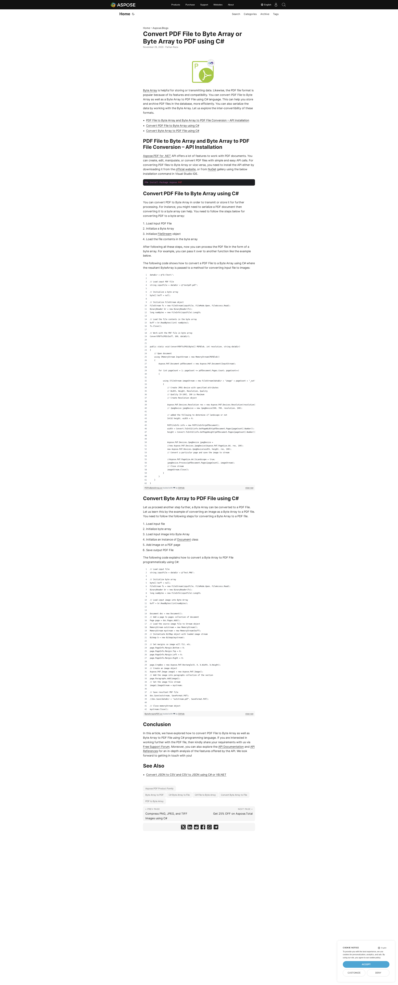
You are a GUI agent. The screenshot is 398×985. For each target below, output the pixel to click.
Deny (378, 973)
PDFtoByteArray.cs (154, 488)
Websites (217, 4)
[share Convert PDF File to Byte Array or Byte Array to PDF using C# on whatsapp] (209, 828)
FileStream (165, 233)
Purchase (190, 4)
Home (124, 14)
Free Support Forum (156, 746)
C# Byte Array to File (179, 794)
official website (186, 169)
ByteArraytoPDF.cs (154, 714)
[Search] (284, 4)
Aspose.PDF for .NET (157, 155)
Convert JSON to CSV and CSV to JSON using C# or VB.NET (186, 774)
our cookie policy (373, 958)
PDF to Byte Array (154, 801)
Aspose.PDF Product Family (159, 788)
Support (204, 4)
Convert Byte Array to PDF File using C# (172, 130)
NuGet (212, 169)
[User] (276, 4)
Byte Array (150, 90)
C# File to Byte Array (205, 794)
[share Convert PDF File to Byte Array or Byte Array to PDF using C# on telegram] (216, 828)
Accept (366, 964)
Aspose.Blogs (160, 28)
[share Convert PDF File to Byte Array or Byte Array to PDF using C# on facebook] (203, 828)
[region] (199, 379)
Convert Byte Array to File (234, 794)
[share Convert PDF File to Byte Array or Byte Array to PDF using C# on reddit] (196, 828)
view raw (249, 488)
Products (175, 4)
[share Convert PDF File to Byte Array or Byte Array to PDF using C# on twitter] (183, 828)
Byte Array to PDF (154, 794)
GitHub (181, 488)
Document (184, 539)
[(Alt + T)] (133, 14)
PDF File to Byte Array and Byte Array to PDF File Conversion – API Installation (197, 120)
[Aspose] (123, 5)
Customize (354, 973)
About (231, 4)
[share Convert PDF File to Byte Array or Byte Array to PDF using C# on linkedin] (189, 828)
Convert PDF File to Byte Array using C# (172, 125)
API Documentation (231, 746)
